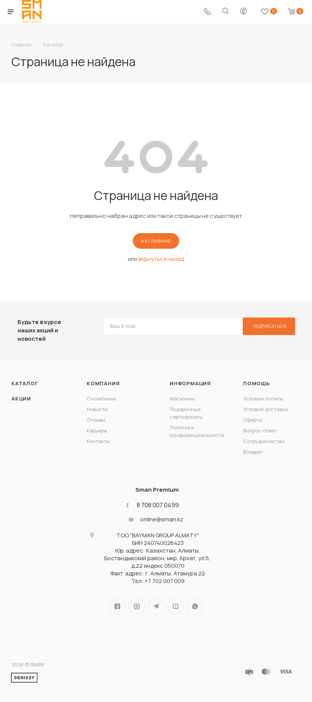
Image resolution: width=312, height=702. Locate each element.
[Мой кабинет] (243, 12)
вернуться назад (161, 259)
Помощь (256, 383)
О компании (101, 398)
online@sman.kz (161, 519)
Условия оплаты (263, 398)
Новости (97, 409)
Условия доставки (265, 409)
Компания (103, 383)
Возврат (253, 451)
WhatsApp (195, 606)
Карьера (97, 430)
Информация (190, 383)
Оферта (252, 419)
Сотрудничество (264, 441)
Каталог (24, 383)
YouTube (175, 606)
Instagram (137, 606)
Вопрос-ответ (260, 430)
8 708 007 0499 (158, 505)
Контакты (98, 441)
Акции (21, 398)
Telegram (156, 606)
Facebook (117, 606)
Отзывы (96, 419)
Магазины (182, 398)
